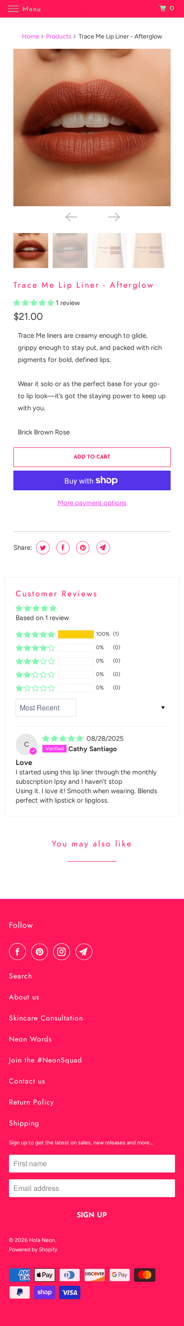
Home (30, 36)
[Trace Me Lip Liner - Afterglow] (92, 127)
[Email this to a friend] (102, 547)
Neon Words (30, 1039)
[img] (63, 739)
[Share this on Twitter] (42, 547)
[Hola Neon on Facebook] (19, 951)
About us (24, 997)
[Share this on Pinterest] (82, 547)
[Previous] (70, 216)
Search (20, 976)
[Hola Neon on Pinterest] (41, 951)
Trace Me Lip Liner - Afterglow (83, 285)
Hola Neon (42, 1240)
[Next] (113, 216)
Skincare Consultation (46, 1018)
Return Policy (31, 1102)
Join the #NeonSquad (45, 1060)
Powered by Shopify (33, 1249)
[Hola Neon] (92, 8)
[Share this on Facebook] (62, 547)
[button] (34, 303)
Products (58, 36)
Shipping (24, 1123)
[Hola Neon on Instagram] (63, 951)
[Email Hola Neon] (85, 951)
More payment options (92, 503)
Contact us (27, 1081)
